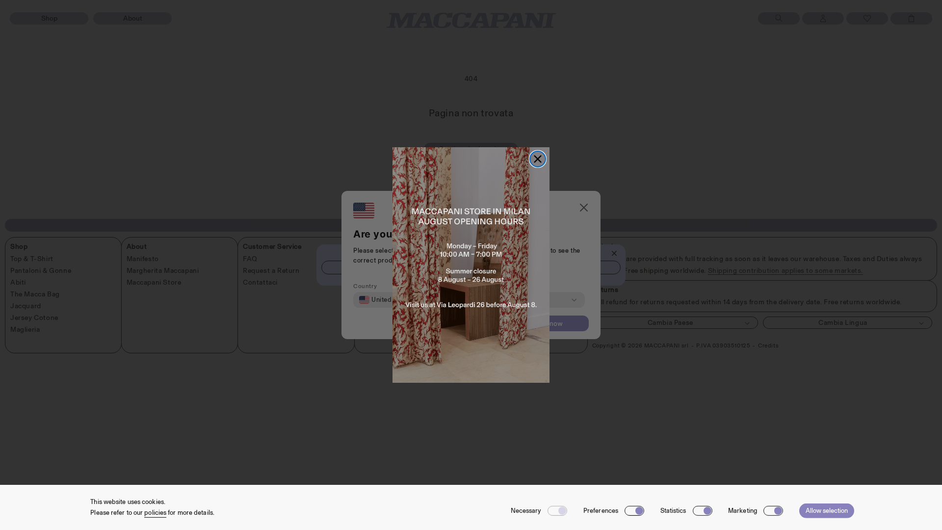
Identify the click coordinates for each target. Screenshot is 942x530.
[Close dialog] (538, 159)
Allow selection (827, 510)
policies (155, 512)
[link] (471, 265)
